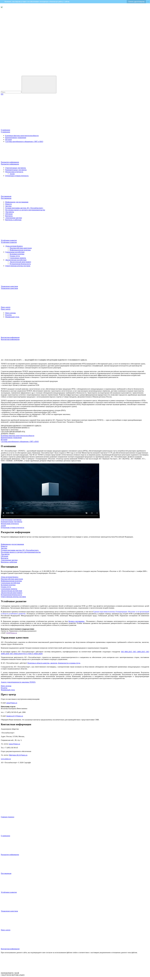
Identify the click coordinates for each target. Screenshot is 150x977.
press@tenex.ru (11, 703)
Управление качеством (9, 288)
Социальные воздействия (14, 252)
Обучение (9, 214)
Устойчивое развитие (9, 242)
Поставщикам (6, 198)
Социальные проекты (18, 258)
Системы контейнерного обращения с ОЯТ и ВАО (24, 141)
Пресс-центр (5, 309)
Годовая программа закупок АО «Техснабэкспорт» (24, 208)
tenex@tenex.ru (14, 744)
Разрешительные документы (16, 170)
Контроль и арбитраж (13, 220)
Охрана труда (15, 256)
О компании (5, 132)
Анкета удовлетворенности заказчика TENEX (18, 682)
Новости (8, 204)
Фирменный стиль (12, 317)
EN (2, 94)
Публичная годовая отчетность (17, 176)
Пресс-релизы (10, 313)
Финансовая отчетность (14, 172)
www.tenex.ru (6, 759)
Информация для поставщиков (16, 202)
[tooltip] (2, 7)
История (8, 139)
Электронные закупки (13, 218)
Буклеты (8, 315)
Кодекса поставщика (77, 621)
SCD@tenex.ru (11, 633)
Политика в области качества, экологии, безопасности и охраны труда (53, 663)
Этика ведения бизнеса (14, 246)
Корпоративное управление (15, 137)
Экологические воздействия (15, 260)
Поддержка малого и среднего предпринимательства (25, 210)
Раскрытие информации (10, 164)
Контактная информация (10, 339)
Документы (9, 212)
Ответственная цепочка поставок (17, 266)
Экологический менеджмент (20, 262)
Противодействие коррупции (21, 248)
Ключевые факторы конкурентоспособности (22, 136)
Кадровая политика (17, 254)
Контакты (9, 216)
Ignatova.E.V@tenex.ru (14, 716)
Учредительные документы (15, 168)
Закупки (8, 206)
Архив (12, 174)
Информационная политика (20, 250)
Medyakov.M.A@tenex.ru (18, 755)
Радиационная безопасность (20, 264)
